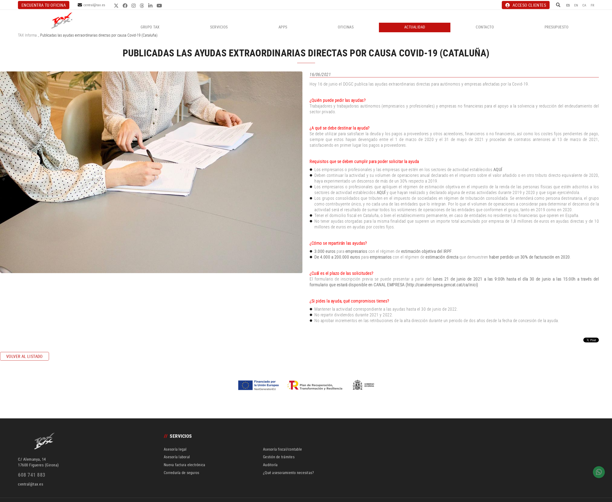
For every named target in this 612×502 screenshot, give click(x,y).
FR (592, 5)
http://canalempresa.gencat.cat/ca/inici (442, 284)
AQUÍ (497, 169)
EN (576, 5)
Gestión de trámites (279, 456)
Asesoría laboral (177, 456)
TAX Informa (27, 35)
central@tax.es (94, 4)
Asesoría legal (175, 449)
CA (584, 5)
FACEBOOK (126, 5)
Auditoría (270, 464)
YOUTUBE (160, 5)
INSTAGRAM (134, 5)
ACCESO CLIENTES (529, 5)
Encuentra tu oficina (44, 5)
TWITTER (117, 5)
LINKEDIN (151, 5)
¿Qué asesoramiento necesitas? (288, 472)
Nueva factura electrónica (184, 464)
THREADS (142, 5)
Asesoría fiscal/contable (282, 449)
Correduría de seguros (181, 472)
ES (568, 5)
